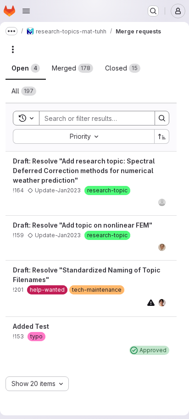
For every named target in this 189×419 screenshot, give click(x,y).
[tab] (26, 68)
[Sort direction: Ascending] (162, 136)
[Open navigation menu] (26, 11)
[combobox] (83, 136)
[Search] (162, 118)
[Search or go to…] (153, 10)
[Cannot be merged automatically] (151, 302)
